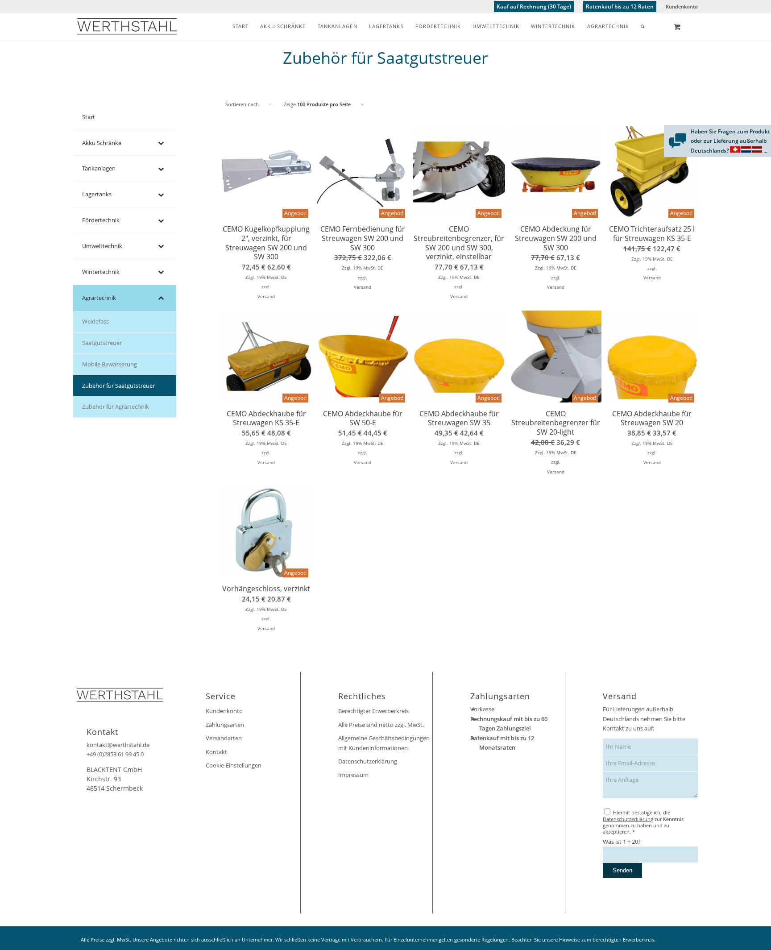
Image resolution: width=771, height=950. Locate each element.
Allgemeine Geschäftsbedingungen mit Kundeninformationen (384, 742)
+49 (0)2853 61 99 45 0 (115, 754)
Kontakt (216, 752)
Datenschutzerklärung (367, 761)
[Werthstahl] (127, 26)
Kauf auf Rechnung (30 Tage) (534, 6)
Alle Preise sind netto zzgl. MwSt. (381, 725)
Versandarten (224, 738)
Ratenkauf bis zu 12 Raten (620, 6)
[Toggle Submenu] (160, 143)
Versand (266, 296)
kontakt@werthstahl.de (118, 745)
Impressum (353, 775)
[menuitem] (534, 6)
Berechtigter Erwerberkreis (373, 711)
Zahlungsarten (225, 725)
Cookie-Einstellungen (233, 765)
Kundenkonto (682, 6)
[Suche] (643, 26)
